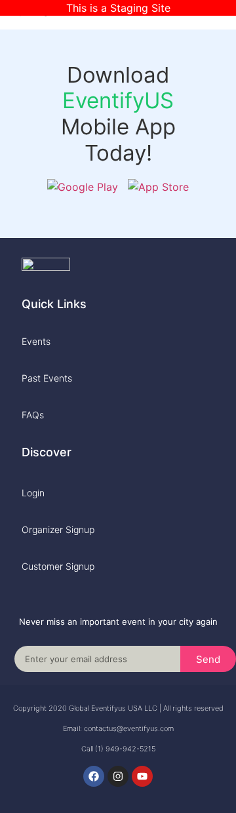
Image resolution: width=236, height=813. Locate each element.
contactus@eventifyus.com (129, 728)
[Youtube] (142, 776)
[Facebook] (93, 776)
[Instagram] (118, 776)
